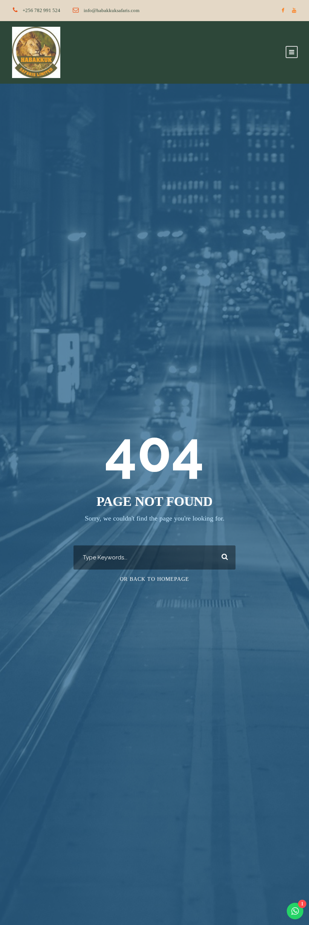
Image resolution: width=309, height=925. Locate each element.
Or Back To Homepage (154, 579)
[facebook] (282, 10)
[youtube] (294, 10)
